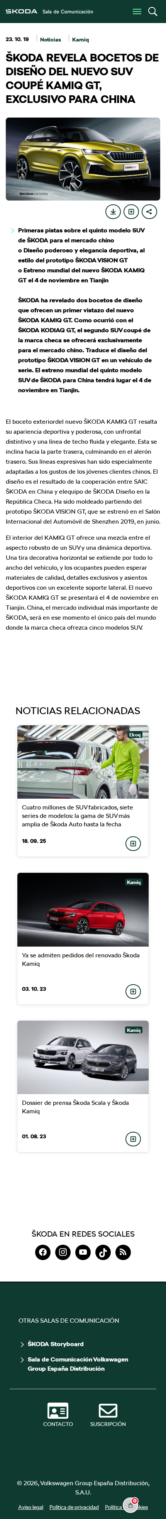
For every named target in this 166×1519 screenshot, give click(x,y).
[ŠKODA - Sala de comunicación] (49, 11)
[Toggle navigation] (137, 11)
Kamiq (80, 39)
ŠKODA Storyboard (56, 1344)
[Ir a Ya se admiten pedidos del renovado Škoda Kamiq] (83, 909)
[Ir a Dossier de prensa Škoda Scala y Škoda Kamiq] (83, 1057)
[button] (152, 11)
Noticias (50, 39)
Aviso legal (30, 1507)
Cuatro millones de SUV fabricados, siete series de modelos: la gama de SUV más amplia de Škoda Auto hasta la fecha (77, 816)
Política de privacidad (74, 1507)
